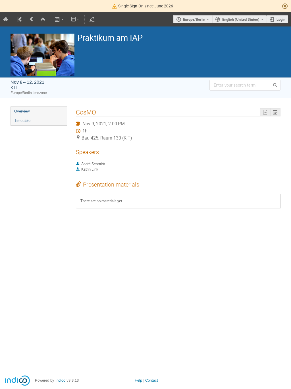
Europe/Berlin (194, 19)
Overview (22, 111)
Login (281, 19)
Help (138, 380)
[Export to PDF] (265, 112)
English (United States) (240, 19)
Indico (60, 380)
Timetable (22, 120)
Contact (151, 380)
